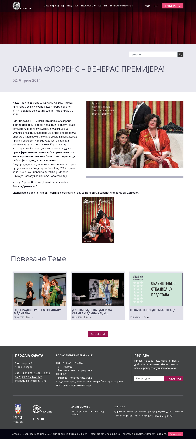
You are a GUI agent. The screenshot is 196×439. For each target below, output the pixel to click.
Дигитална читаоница (121, 5)
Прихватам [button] (175, 434)
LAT (156, 5)
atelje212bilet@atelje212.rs (30, 380)
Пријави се (173, 378)
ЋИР (148, 5)
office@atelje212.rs (163, 416)
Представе (72, 5)
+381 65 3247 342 (32, 377)
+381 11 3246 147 (142, 416)
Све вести (98, 334)
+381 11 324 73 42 (25, 373)
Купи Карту (172, 6)
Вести (30, 317)
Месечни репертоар (53, 5)
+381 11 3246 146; (123, 416)
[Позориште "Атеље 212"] (22, 5)
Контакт (102, 5)
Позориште (87, 5)
